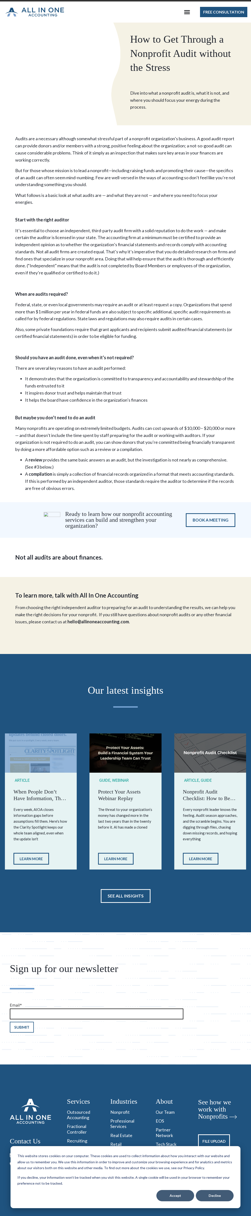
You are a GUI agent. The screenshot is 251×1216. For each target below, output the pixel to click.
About (164, 1101)
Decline (215, 1195)
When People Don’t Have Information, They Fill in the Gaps (39, 798)
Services (78, 1101)
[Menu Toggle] (187, 12)
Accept (175, 1195)
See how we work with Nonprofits (214, 1109)
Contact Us (25, 1141)
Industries (123, 1101)
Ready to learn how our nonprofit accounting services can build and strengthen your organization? (118, 520)
